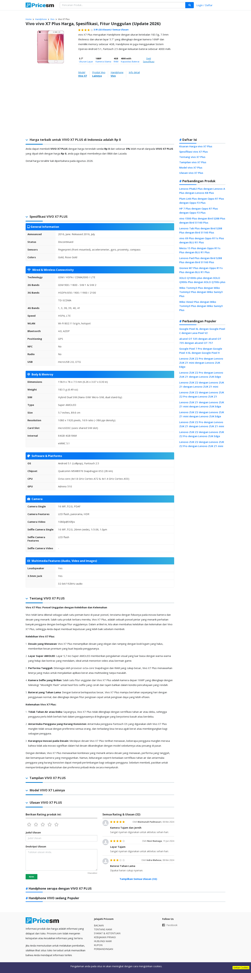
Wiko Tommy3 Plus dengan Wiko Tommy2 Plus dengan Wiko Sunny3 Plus (201, 292)
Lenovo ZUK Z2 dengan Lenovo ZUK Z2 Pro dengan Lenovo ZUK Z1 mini (201, 444)
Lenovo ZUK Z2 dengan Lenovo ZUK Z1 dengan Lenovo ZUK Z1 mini (201, 384)
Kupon (98, 945)
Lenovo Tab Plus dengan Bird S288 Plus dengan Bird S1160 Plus (200, 230)
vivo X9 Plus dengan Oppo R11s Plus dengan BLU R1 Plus (201, 240)
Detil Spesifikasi (148, 60)
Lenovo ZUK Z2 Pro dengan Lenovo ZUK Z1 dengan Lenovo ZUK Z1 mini (201, 424)
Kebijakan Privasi (105, 937)
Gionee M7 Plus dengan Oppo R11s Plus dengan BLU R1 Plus (201, 270)
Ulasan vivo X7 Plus (191, 172)
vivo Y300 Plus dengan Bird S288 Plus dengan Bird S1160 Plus (202, 220)
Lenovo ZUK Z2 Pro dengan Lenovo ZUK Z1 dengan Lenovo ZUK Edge (201, 374)
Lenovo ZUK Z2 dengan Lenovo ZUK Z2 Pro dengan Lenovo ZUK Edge (201, 434)
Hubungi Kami (103, 941)
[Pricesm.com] (40, 5)
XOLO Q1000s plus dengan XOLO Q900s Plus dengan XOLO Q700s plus (202, 280)
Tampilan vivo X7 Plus (192, 162)
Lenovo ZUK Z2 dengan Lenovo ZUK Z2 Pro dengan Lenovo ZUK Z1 (201, 394)
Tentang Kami (103, 929)
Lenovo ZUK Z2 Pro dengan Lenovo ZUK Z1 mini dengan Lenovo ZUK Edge (201, 362)
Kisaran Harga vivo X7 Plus (195, 146)
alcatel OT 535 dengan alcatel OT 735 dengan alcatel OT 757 (200, 340)
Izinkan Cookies (240, 967)
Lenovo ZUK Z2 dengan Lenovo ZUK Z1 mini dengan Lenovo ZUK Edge (201, 414)
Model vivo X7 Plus (190, 167)
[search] (189, 5)
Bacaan (99, 925)
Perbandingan (103, 949)
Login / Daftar (204, 5)
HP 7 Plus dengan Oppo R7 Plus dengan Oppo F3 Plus (198, 210)
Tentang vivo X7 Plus (192, 157)
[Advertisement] (202, 81)
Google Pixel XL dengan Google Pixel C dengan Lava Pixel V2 (202, 331)
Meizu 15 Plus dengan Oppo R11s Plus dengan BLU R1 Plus (199, 250)
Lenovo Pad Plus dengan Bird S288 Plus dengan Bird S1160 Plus (200, 260)
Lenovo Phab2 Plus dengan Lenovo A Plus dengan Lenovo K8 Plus (202, 190)
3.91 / (103, 29)
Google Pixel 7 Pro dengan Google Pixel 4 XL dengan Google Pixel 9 (200, 350)
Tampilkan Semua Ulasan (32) (138, 879)
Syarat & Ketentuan (107, 933)
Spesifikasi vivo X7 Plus (193, 151)
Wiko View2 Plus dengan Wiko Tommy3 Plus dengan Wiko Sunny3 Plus (201, 306)
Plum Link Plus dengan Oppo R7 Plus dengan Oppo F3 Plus (201, 200)
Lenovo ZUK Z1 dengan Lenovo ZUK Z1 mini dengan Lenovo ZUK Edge (201, 404)
